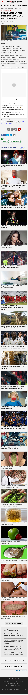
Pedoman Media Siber (13, 683)
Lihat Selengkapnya (21, 670)
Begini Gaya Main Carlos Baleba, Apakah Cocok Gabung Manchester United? (13, 635)
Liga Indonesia (5, 141)
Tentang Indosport (7, 681)
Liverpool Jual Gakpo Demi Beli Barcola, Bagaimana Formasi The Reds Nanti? (14, 653)
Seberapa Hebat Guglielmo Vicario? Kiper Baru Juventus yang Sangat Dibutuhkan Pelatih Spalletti (13, 648)
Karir (21, 681)
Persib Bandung (8, 138)
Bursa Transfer (6, 5)
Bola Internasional (17, 138)
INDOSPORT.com (16, 112)
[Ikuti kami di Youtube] (18, 678)
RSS (18, 686)
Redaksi (16, 681)
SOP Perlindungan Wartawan (13, 685)
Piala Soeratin (12, 143)
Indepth (14, 5)
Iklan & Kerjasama (11, 686)
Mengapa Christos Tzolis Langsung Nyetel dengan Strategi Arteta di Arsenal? (13, 641)
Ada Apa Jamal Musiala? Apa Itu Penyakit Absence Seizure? (12, 629)
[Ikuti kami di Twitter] (12, 678)
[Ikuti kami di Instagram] (15, 678)
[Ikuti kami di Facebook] (9, 678)
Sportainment (22, 5)
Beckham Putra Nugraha (15, 141)
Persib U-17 (4, 143)
